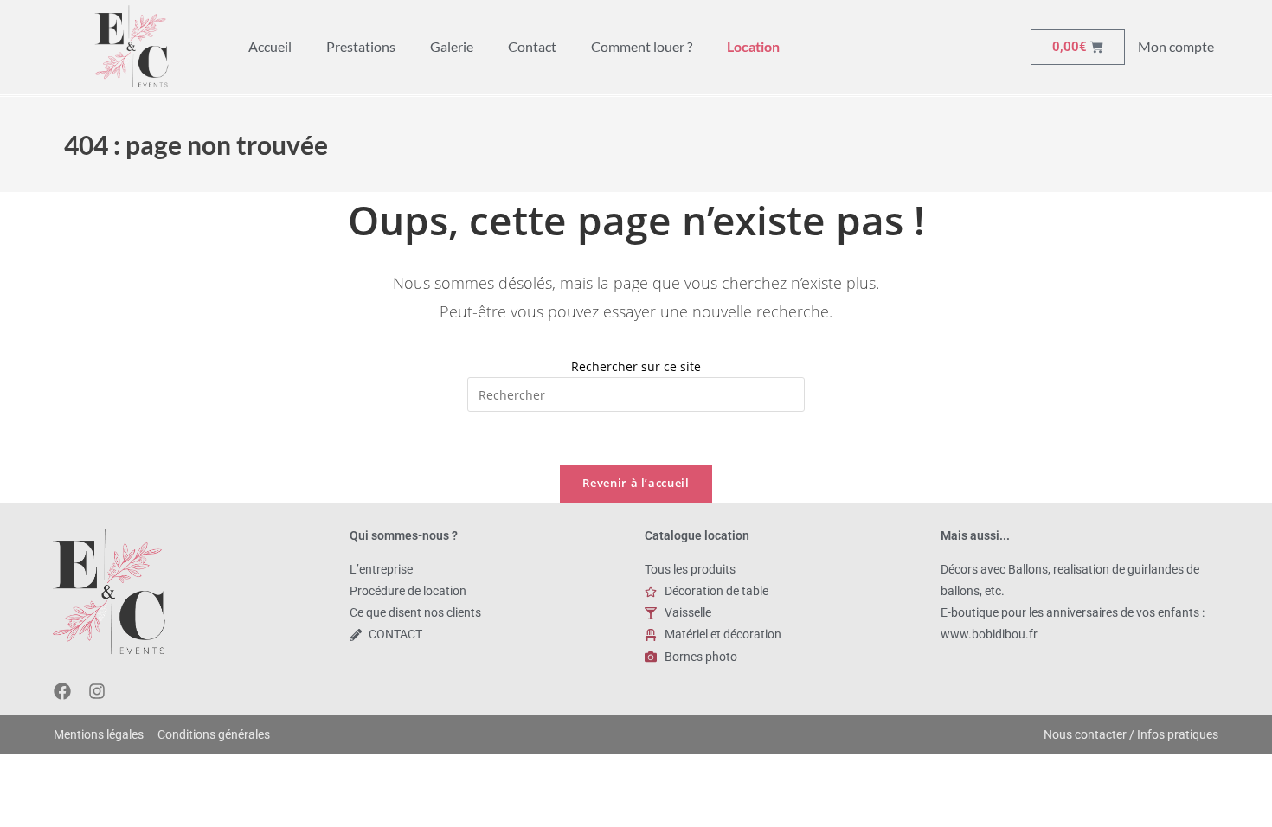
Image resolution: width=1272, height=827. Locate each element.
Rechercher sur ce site (636, 366)
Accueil (270, 46)
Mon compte (1176, 46)
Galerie (451, 46)
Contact (532, 46)
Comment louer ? (641, 46)
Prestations (360, 46)
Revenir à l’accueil (635, 482)
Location (753, 46)
